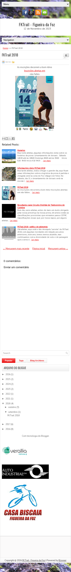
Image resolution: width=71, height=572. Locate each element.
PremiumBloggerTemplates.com (30, 567)
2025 (8, 379)
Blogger (45, 435)
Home (5, 48)
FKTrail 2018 (10, 55)
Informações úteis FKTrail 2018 (31, 168)
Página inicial (38, 248)
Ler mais (47, 160)
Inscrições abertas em (34, 70)
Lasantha (55, 565)
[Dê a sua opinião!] (6, 138)
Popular (8, 360)
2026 (8, 374)
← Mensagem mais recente (16, 248)
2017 (8, 424)
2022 (8, 393)
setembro (13, 411)
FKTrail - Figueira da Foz (37, 24)
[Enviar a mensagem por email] (3, 138)
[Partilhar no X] (10, 138)
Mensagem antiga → (58, 248)
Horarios (21, 150)
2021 (8, 398)
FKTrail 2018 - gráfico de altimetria (32, 226)
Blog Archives (37, 360)
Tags (21, 360)
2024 (8, 384)
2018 (8, 403)
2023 (8, 389)
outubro (12, 407)
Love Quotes (49, 567)
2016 (8, 429)
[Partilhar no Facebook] (13, 138)
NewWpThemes (27, 565)
